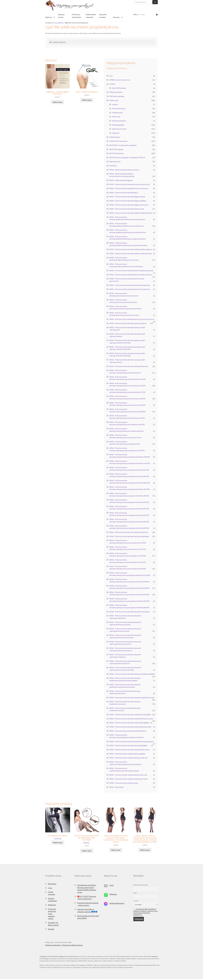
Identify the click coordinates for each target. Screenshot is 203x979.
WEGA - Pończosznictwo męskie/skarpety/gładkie (127, 754)
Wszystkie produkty (103, 15)
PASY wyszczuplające (116, 96)
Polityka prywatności (53, 945)
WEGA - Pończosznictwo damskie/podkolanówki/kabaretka (130, 213)
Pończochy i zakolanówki (76, 15)
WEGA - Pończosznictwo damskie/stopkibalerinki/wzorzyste (131, 719)
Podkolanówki (117, 113)
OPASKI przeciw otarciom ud (119, 80)
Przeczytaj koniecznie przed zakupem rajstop (52, 914)
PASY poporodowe (115, 92)
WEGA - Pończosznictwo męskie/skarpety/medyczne (128, 758)
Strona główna (58, 23)
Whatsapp (113, 894)
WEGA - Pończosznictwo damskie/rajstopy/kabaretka (128, 366)
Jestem (135, 901)
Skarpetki (115, 133)
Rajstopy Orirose (61, 15)
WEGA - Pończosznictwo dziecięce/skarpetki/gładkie (128, 745)
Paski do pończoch (119, 108)
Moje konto (52, 884)
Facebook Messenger (116, 903)
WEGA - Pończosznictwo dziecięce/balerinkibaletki (127, 731)
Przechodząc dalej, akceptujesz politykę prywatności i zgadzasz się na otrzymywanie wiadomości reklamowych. (145, 912)
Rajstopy (48, 17)
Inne (111, 76)
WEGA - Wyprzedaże (116, 787)
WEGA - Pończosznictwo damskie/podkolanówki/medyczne (130, 249)
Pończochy (116, 117)
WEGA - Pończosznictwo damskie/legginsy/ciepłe (127, 197)
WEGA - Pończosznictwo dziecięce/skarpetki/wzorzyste (129, 750)
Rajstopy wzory (115, 161)
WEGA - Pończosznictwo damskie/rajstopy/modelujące (129, 536)
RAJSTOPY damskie (119, 88)
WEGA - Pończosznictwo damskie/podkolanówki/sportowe (130, 253)
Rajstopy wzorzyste (119, 129)
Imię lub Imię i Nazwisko (140, 885)
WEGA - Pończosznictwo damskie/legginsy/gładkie (127, 201)
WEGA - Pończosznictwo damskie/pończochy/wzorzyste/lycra (131, 319)
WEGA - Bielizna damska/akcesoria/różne (124, 170)
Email (111, 885)
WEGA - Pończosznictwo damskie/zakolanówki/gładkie (129, 723)
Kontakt (51, 929)
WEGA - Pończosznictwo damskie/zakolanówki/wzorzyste (130, 727)
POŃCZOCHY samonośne (118, 141)
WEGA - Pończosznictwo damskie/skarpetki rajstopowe (129, 612)
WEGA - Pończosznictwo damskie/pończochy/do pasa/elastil (131, 270)
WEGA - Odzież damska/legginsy (121, 180)
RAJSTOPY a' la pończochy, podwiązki (122, 145)
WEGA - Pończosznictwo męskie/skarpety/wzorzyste (128, 779)
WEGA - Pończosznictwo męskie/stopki (123, 783)
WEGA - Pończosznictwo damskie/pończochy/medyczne (129, 289)
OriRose (112, 84)
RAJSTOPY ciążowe (116, 149)
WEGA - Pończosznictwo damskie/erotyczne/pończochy (129, 184)
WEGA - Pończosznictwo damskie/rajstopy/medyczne (128, 532)
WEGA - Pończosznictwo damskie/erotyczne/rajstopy (128, 188)
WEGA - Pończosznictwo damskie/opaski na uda (126, 209)
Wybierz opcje (57, 102)
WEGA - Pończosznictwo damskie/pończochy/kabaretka (129, 285)
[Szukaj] (155, 2)
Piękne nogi (113, 100)
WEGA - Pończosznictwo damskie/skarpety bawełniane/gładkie (132, 674)
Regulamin (52, 905)
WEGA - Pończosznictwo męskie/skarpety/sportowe (128, 775)
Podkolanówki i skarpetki (91, 15)
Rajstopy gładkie (118, 125)
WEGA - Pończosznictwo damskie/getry (123, 192)
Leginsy (115, 104)
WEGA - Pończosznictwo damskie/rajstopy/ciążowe (127, 323)
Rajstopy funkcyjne (119, 121)
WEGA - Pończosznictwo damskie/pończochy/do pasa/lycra (130, 275)
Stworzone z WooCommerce (72, 945)
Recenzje (116, 17)
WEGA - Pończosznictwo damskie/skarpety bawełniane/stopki (131, 697)
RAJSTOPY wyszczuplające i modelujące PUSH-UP (127, 157)
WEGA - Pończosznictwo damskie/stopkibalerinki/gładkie (130, 714)
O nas (50, 888)
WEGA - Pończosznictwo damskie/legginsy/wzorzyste (128, 205)
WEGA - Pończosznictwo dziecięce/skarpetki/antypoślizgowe (131, 741)
